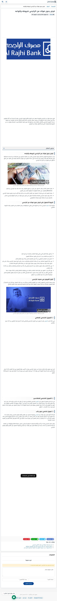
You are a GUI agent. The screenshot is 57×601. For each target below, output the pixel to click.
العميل (46, 321)
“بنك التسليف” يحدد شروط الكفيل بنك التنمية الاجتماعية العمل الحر (38, 548)
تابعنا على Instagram (28, 475)
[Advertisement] (46, 88)
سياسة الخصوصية (38, 598)
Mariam (51, 14)
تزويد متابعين (18, 598)
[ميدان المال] (51, 2)
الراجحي (37, 415)
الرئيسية (53, 6)
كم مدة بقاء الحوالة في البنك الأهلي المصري (42, 545)
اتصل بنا (30, 598)
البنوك (48, 6)
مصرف (47, 206)
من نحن (24, 598)
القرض (37, 402)
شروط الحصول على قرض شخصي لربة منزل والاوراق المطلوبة (39, 546)
